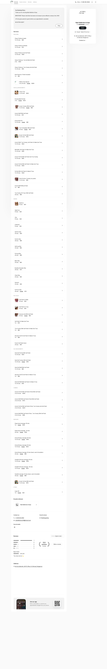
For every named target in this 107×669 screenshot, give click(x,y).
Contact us (82, 40)
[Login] (95, 2)
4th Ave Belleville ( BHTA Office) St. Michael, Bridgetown (83, 36)
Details (28, 83)
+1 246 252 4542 (85, 2)
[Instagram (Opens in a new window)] (14, 527)
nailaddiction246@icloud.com (23, 520)
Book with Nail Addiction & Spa (26, 504)
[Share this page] (92, 2)
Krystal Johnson (22, 2)
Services (16, 2)
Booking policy (45, 517)
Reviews (30, 2)
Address (35, 2)
